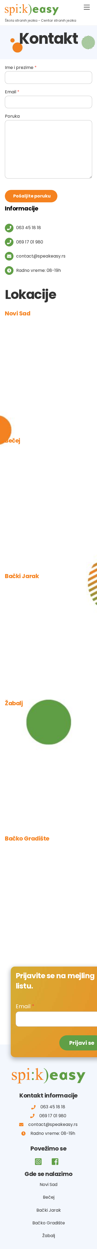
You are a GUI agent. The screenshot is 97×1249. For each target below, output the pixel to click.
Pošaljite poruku (32, 196)
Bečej (48, 1197)
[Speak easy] (32, 13)
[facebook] (56, 1162)
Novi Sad (48, 1184)
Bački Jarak (48, 1210)
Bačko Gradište (48, 1223)
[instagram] (39, 1162)
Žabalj (48, 1235)
